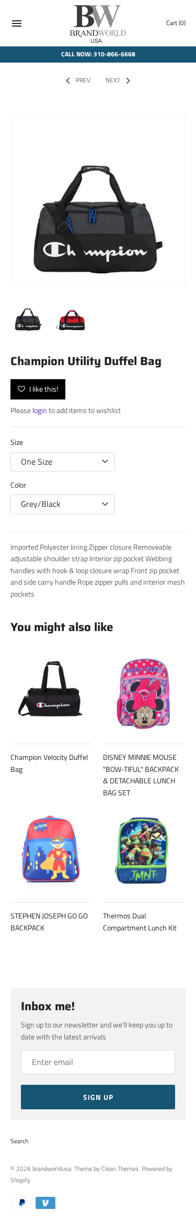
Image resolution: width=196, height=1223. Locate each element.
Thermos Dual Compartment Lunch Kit (140, 921)
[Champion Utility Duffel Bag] (98, 200)
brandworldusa (51, 1168)
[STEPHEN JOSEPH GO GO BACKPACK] (51, 850)
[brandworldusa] (98, 23)
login (39, 410)
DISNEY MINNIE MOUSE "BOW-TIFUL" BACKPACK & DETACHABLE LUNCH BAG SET (141, 774)
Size (16, 442)
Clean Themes (120, 1168)
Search (19, 1141)
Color (18, 484)
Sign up (98, 1097)
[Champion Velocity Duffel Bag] (51, 691)
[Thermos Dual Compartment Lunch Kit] (144, 850)
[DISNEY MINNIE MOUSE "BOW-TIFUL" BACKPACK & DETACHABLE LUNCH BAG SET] (144, 691)
